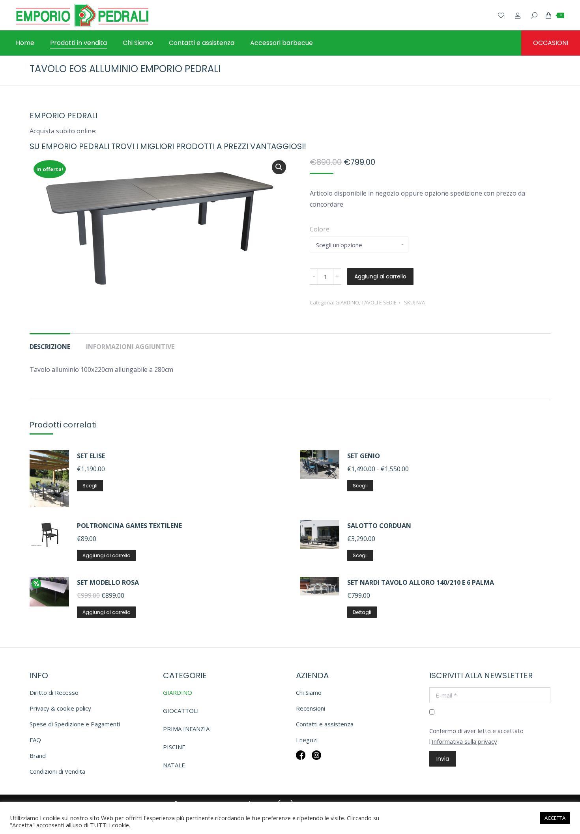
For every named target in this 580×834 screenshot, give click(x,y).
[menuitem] (25, 43)
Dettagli (362, 612)
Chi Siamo (309, 692)
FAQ (35, 740)
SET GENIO (363, 456)
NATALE (174, 765)
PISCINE (174, 747)
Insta (316, 760)
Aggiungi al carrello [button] (106, 555)
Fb (300, 760)
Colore (319, 229)
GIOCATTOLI (181, 711)
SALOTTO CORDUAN (379, 525)
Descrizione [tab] (50, 346)
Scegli (89, 485)
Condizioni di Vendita (57, 771)
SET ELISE (91, 456)
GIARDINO (347, 302)
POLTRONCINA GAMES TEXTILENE (129, 525)
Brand (38, 755)
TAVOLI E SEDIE (379, 302)
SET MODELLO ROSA (108, 582)
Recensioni (310, 708)
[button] (279, 167)
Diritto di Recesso (54, 692)
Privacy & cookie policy (60, 708)
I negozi (307, 740)
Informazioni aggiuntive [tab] (130, 346)
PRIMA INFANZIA (186, 729)
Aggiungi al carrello (380, 276)
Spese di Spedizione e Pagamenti (75, 724)
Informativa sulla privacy (464, 741)
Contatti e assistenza (325, 724)
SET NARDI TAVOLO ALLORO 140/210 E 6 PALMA (420, 582)
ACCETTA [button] (554, 817)
